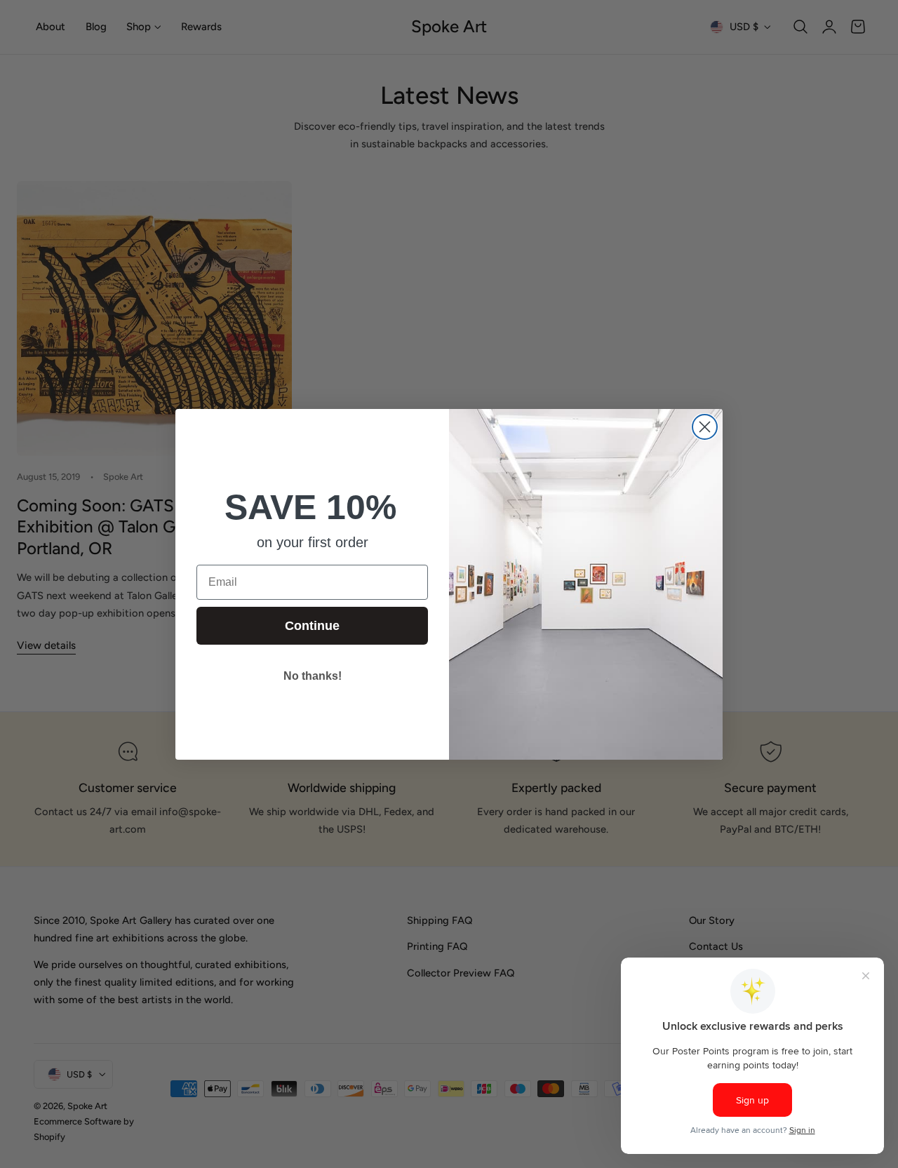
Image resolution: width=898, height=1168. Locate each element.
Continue (312, 626)
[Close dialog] (704, 427)
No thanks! (312, 676)
